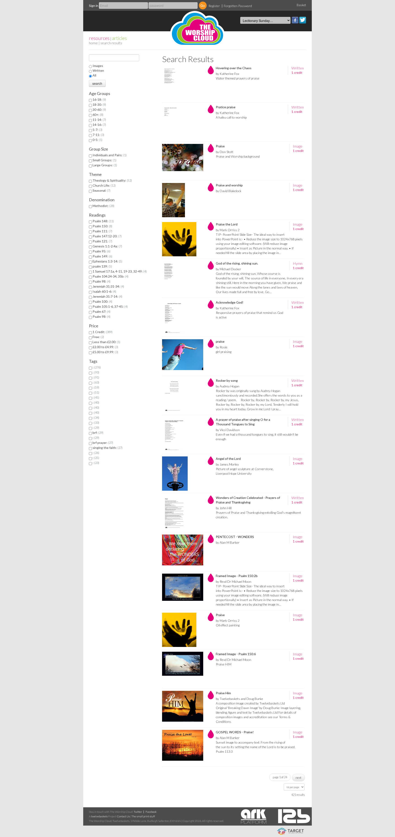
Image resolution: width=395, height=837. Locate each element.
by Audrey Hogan (227, 386)
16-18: (99, 99)
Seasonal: (101, 190)
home (93, 43)
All (94, 75)
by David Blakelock (228, 191)
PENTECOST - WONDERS (235, 537)
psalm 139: (102, 266)
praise (220, 341)
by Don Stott (224, 152)
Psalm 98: (101, 281)
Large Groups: (104, 165)
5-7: (97, 130)
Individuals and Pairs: (109, 155)
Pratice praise (225, 107)
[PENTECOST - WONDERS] (182, 552)
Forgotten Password (238, 6)
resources (99, 38)
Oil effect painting (228, 625)
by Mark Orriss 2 (228, 230)
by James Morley (227, 464)
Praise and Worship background (238, 156)
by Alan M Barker (228, 542)
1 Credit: (102, 332)
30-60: (99, 109)
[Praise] (182, 161)
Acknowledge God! (229, 302)
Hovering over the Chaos (233, 68)
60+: (97, 115)
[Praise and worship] (182, 200)
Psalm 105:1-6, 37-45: (110, 306)
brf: (97, 432)
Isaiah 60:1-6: (104, 291)
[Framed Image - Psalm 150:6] (182, 669)
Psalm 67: (101, 311)
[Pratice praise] (182, 122)
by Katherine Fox (227, 74)
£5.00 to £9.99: (105, 352)
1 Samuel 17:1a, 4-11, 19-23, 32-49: (119, 271)
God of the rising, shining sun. (237, 263)
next (299, 777)
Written (98, 70)
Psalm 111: (102, 231)
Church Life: (104, 185)
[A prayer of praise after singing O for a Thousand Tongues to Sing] (182, 434)
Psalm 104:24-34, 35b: (110, 276)
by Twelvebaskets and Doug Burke (239, 699)
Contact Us (123, 816)
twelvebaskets (99, 816)
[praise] (182, 356)
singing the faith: (107, 448)
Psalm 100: (102, 301)
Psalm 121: (102, 241)
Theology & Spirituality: (112, 180)
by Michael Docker (228, 269)
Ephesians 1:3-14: (107, 261)
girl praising (223, 352)
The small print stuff (143, 816)
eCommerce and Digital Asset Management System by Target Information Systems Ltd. (290, 831)
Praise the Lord (227, 224)
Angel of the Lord (228, 459)
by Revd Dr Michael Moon (233, 581)
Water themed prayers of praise (237, 78)
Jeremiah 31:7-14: (107, 296)
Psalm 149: (102, 256)
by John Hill (224, 508)
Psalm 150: (102, 226)
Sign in (93, 6)
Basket (301, 5)
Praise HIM (223, 664)
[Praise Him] (182, 708)
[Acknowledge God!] (182, 317)
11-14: (99, 120)
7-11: (98, 135)
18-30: (99, 104)
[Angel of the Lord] (182, 473)
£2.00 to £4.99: (105, 347)
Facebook (295, 20)
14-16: (99, 125)
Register (214, 6)
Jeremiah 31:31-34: (108, 286)
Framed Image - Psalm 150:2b (237, 576)
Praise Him (223, 693)
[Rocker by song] (182, 395)
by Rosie (221, 347)
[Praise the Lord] (182, 239)
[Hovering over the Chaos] (182, 83)
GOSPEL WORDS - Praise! (235, 732)
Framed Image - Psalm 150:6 (236, 654)
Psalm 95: (101, 251)
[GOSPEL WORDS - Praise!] (182, 747)
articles (119, 38)
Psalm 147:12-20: (107, 236)
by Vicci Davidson (228, 430)
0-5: (97, 140)
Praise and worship (229, 185)
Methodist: (103, 206)
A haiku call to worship (231, 117)
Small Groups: (104, 160)
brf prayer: (102, 443)
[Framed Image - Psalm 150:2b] (182, 591)
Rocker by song (227, 380)
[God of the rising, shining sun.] (182, 278)
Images (98, 66)
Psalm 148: (103, 221)
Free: (98, 337)
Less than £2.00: (106, 342)
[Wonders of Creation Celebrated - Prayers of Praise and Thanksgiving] (182, 512)
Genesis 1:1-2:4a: (107, 246)
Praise (220, 146)
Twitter (302, 20)
